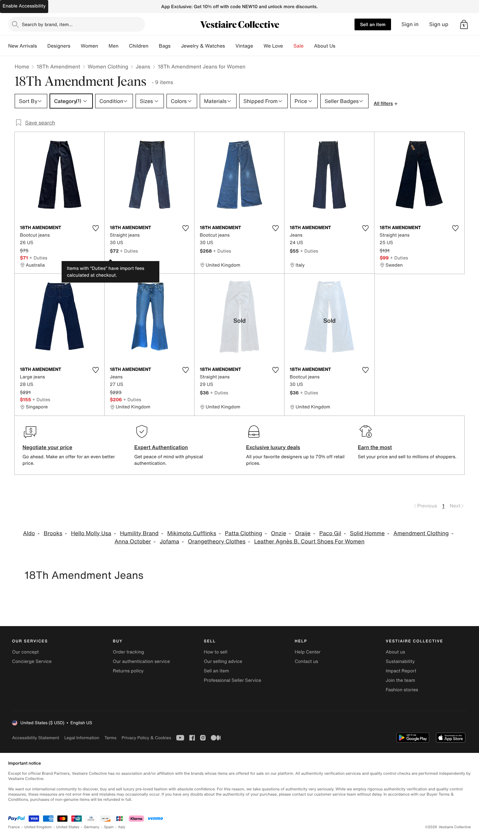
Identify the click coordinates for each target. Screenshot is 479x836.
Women (89, 46)
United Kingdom (38, 827)
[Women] (103, 46)
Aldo (29, 533)
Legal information (81, 738)
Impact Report (401, 670)
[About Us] (340, 46)
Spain (109, 827)
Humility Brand (139, 533)
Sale (299, 46)
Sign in (410, 24)
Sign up (438, 24)
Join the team (400, 680)
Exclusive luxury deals (273, 447)
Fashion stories (402, 689)
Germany (91, 827)
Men (114, 46)
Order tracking (128, 652)
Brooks (53, 533)
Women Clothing (108, 66)
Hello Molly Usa (91, 533)
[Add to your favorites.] (95, 228)
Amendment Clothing (421, 533)
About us (395, 652)
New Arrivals (22, 46)
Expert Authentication (161, 447)
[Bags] (175, 46)
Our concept (25, 652)
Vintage (244, 46)
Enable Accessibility (24, 6)
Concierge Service (31, 661)
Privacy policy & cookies (146, 738)
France (14, 827)
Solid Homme (367, 533)
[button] (464, 24)
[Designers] (75, 46)
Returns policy (128, 670)
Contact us (306, 661)
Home (22, 66)
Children (139, 46)
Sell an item (372, 24)
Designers (58, 46)
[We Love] (288, 46)
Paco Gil (330, 533)
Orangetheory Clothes (216, 541)
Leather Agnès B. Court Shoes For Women (309, 541)
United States (68, 827)
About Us (324, 46)
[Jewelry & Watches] (230, 46)
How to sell (215, 652)
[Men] (123, 46)
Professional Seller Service (232, 680)
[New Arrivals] (42, 46)
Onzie (278, 533)
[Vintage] (258, 46)
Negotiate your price (47, 447)
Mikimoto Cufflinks (191, 533)
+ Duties (38, 257)
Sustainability (400, 661)
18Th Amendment (58, 66)
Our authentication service (141, 661)
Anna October (132, 541)
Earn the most (375, 447)
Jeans (143, 66)
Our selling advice (223, 661)
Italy (121, 827)
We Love (273, 46)
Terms (110, 738)
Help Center (308, 652)
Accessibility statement (35, 738)
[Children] (153, 46)
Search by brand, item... (47, 24)
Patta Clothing (243, 533)
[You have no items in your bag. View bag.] (464, 24)
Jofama (169, 541)
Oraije (303, 533)
